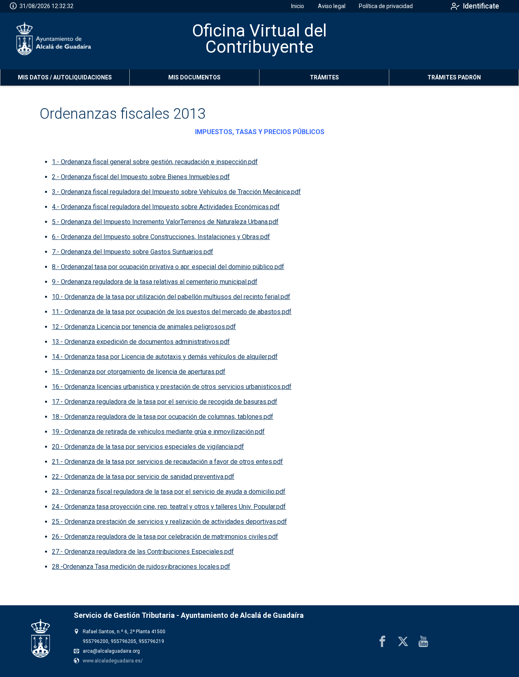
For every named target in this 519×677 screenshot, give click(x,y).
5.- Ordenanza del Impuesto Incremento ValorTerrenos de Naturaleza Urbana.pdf (165, 222)
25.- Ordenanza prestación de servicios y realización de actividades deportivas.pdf (169, 521)
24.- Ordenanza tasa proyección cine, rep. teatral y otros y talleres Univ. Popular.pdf (169, 506)
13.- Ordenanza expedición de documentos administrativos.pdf (141, 342)
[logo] (54, 41)
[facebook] (382, 641)
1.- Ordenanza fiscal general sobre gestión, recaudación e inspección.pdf (155, 162)
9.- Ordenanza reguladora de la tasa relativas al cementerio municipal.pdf (154, 282)
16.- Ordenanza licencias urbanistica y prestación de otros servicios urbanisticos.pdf (172, 387)
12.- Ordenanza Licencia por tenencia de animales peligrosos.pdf (144, 327)
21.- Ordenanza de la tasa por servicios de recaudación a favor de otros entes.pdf (167, 462)
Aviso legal (331, 6)
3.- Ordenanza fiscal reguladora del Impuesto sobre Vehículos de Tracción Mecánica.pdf (176, 192)
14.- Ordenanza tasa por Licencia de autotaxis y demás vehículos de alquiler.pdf (165, 357)
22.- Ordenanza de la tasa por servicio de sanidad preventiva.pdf (143, 477)
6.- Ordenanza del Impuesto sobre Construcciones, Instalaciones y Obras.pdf (161, 237)
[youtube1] (423, 641)
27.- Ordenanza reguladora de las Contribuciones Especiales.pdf (143, 551)
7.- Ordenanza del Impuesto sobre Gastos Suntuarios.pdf (132, 252)
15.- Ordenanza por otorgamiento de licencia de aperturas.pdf (138, 372)
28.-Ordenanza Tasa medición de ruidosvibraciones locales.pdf (141, 566)
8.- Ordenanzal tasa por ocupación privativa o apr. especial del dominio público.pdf (168, 267)
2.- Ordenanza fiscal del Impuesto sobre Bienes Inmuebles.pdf (141, 177)
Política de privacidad (386, 6)
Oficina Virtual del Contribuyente (259, 39)
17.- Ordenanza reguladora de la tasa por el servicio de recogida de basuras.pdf (164, 402)
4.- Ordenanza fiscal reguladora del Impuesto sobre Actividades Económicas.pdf (166, 207)
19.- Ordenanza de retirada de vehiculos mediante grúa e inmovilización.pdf (158, 432)
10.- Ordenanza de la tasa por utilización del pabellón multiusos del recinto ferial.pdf (171, 297)
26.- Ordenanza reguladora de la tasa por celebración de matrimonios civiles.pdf (165, 536)
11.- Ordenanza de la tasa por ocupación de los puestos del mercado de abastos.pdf (172, 312)
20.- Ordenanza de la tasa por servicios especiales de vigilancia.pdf (148, 447)
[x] (403, 641)
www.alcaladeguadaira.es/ (113, 661)
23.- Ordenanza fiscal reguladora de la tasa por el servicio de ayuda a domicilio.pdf (168, 491)
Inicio (297, 6)
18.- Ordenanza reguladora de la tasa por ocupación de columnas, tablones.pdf (162, 417)
